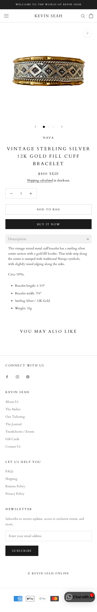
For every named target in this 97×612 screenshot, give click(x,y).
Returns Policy (15, 486)
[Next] (61, 127)
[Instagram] (17, 376)
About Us (11, 402)
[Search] (83, 16)
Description (17, 239)
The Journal (13, 424)
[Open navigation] (6, 15)
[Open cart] (91, 16)
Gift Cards (12, 439)
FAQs (9, 471)
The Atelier (13, 409)
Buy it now (48, 224)
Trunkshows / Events (19, 431)
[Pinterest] (27, 376)
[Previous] (35, 127)
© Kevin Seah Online (48, 573)
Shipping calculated (40, 180)
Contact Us (13, 446)
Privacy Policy (14, 494)
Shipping (11, 479)
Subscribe (22, 551)
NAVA (48, 138)
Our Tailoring (15, 417)
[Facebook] (7, 376)
